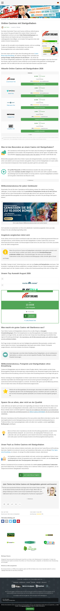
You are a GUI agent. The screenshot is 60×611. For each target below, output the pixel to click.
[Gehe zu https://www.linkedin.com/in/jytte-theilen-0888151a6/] (4, 504)
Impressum (15, 582)
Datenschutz (22, 582)
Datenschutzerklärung (25, 606)
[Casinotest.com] (30, 11)
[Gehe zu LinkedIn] (14, 521)
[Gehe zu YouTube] (6, 521)
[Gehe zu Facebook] (2, 521)
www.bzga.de (44, 595)
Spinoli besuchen (39, 95)
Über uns (38, 582)
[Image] (30, 211)
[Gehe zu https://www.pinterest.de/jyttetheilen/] (16, 504)
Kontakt (28, 582)
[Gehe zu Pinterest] (18, 521)
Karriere (33, 582)
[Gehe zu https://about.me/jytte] (19, 504)
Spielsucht (44, 582)
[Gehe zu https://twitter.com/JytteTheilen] (12, 504)
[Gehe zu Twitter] (10, 521)
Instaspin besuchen (39, 119)
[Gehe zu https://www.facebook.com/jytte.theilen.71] (8, 504)
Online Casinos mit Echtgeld (37, 412)
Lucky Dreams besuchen (40, 84)
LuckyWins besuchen (40, 131)
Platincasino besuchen (39, 107)
